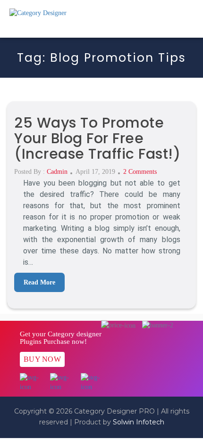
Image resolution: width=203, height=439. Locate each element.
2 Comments (140, 171)
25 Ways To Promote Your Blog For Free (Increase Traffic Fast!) (97, 138)
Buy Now (42, 359)
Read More (39, 282)
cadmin (57, 171)
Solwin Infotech (138, 422)
